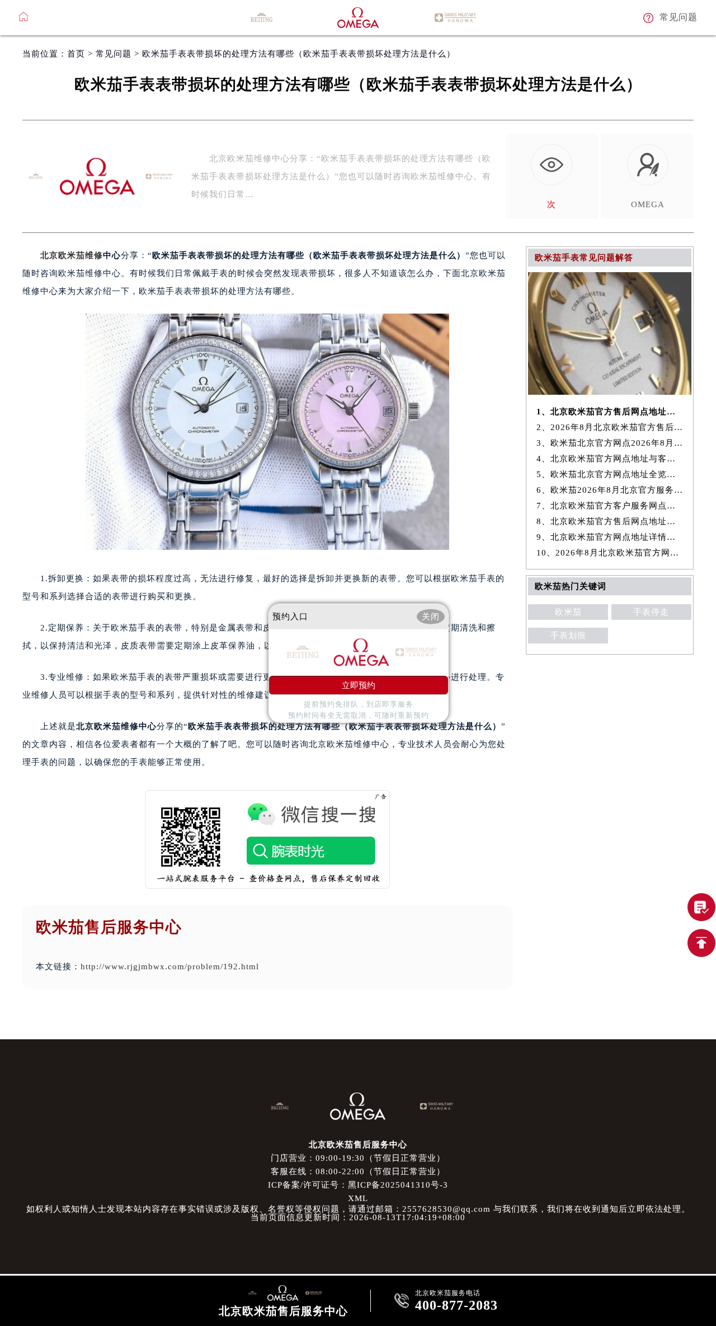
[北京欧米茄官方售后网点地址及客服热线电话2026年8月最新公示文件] (609, 391)
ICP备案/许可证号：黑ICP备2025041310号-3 (358, 1184)
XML (358, 1198)
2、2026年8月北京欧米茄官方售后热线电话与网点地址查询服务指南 (610, 427)
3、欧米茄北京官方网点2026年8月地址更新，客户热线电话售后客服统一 (610, 442)
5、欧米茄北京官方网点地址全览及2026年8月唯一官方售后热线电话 (610, 474)
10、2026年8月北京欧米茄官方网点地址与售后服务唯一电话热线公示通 (610, 552)
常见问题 (113, 53)
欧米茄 (568, 612)
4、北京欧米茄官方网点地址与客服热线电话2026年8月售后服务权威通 (610, 458)
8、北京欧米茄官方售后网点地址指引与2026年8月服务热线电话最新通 (610, 521)
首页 (76, 53)
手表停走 (651, 612)
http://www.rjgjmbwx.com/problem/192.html (170, 966)
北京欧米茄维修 (71, 255)
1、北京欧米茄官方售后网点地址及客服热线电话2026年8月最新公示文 (610, 411)
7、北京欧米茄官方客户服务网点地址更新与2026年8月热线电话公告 (610, 505)
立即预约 (358, 684)
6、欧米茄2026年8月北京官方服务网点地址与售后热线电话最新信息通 (610, 489)
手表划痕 (568, 635)
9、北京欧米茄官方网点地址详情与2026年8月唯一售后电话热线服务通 (610, 537)
